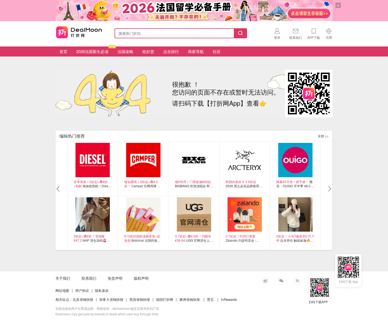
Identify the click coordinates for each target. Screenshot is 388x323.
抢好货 (148, 51)
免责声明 (115, 278)
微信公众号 (281, 281)
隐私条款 (102, 290)
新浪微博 (265, 281)
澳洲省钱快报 (189, 299)
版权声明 (141, 278)
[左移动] (59, 189)
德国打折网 (164, 299)
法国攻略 (125, 51)
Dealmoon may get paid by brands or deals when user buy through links (106, 314)
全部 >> (323, 136)
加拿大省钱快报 (111, 299)
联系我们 (89, 278)
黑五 (210, 299)
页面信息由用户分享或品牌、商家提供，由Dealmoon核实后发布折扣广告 (107, 308)
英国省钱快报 (139, 299)
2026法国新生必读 (92, 51)
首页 (63, 51)
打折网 (79, 32)
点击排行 (171, 51)
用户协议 (82, 290)
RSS (297, 281)
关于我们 (62, 278)
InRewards (229, 299)
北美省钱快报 (83, 299)
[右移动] (329, 189)
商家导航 (196, 51)
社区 (217, 51)
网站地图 (62, 290)
